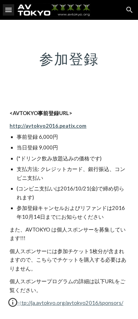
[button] (8, 9)
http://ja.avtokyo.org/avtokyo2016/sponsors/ (70, 303)
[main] (69, 58)
